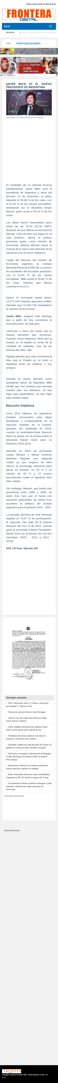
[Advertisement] (29, 150)
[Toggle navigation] (50, 26)
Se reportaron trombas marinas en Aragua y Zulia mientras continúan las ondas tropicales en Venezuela (28, 786)
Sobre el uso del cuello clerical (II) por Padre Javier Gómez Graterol (35, 32)
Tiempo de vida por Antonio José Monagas (26, 712)
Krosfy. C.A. (44, 1075)
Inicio (7, 26)
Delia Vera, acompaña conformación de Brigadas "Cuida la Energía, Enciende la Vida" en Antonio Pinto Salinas (28, 756)
